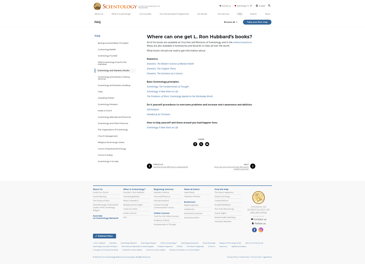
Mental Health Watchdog (225, 217)
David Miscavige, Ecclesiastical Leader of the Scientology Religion (105, 207)
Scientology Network (129, 243)
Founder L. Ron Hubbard (133, 192)
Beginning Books (191, 205)
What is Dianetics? (131, 200)
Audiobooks (189, 209)
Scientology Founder (107, 56)
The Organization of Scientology (113, 129)
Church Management (108, 136)
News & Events (192, 189)
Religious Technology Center (111, 142)
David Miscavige (209, 243)
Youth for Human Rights (155, 250)
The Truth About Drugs (224, 209)
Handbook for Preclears (158, 114)
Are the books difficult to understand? (170, 167)
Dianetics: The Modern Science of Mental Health (170, 63)
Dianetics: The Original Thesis (161, 68)
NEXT (246, 164)
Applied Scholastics (238, 246)
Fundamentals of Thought (165, 224)
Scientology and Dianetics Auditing (114, 85)
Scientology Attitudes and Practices (114, 117)
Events (253, 14)
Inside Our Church (101, 192)
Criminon (211, 246)
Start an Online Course (254, 243)
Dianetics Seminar (161, 192)
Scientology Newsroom (190, 243)
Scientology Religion (148, 243)
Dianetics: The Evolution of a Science (165, 73)
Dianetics (113, 243)
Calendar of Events (192, 196)
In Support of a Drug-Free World (105, 250)
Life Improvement (161, 200)
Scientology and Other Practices (113, 123)
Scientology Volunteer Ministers (105, 246)
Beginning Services (164, 189)
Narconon (223, 246)
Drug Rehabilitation (223, 204)
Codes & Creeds (130, 209)
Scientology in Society (108, 161)
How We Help (221, 189)
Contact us (226, 6)
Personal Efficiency (162, 196)
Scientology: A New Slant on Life (162, 91)
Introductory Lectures (193, 213)
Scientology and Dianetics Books (113, 70)
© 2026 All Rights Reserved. (122, 257)
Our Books (202, 14)
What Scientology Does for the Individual (112, 63)
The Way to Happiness (224, 192)
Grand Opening (99, 196)
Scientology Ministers (108, 104)
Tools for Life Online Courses (166, 216)
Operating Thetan (106, 98)
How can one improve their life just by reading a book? (231, 168)
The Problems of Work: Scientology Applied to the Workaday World (180, 96)
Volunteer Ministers (223, 221)
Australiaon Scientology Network (105, 217)
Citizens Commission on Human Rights (184, 250)
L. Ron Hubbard (99, 243)
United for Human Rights (132, 250)
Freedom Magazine (165, 246)
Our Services (223, 14)
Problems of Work (161, 220)
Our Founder (145, 14)
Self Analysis (153, 109)
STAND (179, 246)
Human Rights (220, 213)
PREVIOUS (158, 164)
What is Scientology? (121, 14)
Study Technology (222, 196)
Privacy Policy (232, 257)
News (267, 14)
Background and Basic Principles (113, 43)
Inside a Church (105, 110)
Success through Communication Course (164, 206)
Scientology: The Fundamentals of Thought (168, 86)
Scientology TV (243, 6)
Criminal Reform (221, 200)
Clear (100, 91)
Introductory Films (191, 217)
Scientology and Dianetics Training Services (114, 78)
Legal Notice (267, 257)
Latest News (189, 192)
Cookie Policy (244, 257)
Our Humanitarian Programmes (174, 14)
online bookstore (242, 42)
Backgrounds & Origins (133, 204)
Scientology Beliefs (107, 49)
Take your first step (257, 22)
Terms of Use (256, 257)
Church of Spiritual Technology (112, 149)
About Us (99, 14)
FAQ (240, 14)
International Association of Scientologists (137, 246)
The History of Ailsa (101, 200)
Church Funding (105, 155)
